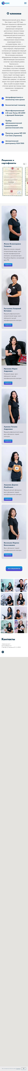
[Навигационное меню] (25, 3)
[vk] (3, 652)
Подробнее (18, 1068)
